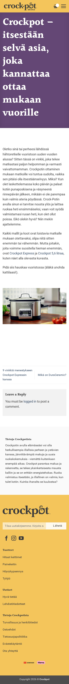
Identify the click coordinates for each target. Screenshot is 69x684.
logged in (30, 401)
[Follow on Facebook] (6, 538)
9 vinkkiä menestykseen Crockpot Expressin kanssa (17, 375)
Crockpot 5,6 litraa (51, 253)
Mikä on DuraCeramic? (52, 375)
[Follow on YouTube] (21, 538)
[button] (63, 6)
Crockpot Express (21, 253)
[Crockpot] (20, 6)
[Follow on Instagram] (13, 538)
